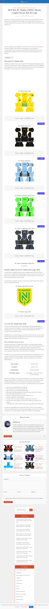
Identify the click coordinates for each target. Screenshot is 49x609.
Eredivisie (41, 447)
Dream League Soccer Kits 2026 (20, 8)
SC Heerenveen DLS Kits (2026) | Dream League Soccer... (18, 459)
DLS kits (34, 46)
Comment (6, 479)
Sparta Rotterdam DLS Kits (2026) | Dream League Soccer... (39, 450)
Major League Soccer (17, 465)
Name (5, 492)
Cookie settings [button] (24, 606)
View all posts (8, 436)
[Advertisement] (24, 36)
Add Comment (24, 16)
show (11, 57)
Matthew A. (31, 16)
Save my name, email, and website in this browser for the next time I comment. (24, 498)
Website (33, 492)
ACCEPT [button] (31, 606)
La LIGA (41, 456)
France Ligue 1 (32, 8)
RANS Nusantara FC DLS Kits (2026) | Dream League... (40, 459)
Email (19, 492)
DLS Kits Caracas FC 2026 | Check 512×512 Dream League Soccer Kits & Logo (24, 521)
